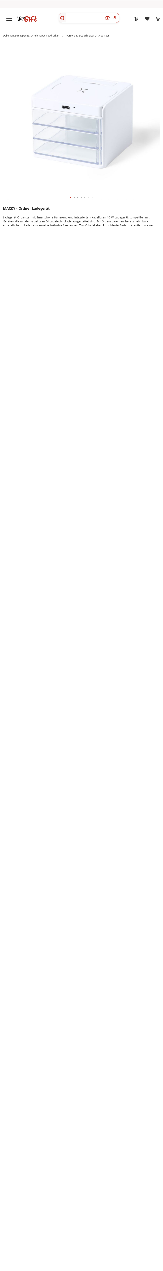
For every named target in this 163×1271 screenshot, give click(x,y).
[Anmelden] (135, 20)
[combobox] (89, 18)
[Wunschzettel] (146, 20)
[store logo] (27, 19)
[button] (71, 198)
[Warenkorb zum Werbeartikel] (158, 19)
